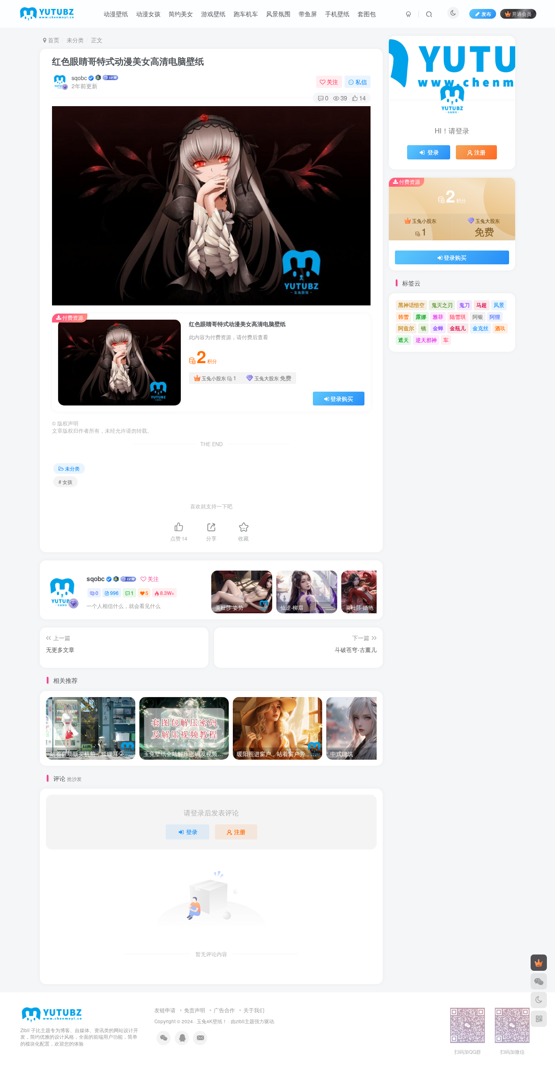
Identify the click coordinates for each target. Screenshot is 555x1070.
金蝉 (438, 328)
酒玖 (500, 328)
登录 (191, 832)
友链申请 (165, 1010)
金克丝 (480, 328)
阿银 (478, 316)
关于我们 (253, 1010)
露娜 (421, 316)
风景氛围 (278, 13)
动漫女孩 (148, 13)
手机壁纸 (337, 13)
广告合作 (224, 1010)
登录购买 (341, 398)
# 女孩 (65, 481)
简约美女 (181, 13)
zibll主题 (245, 1021)
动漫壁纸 (116, 13)
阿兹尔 (406, 328)
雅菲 (438, 316)
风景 (499, 305)
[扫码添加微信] (539, 981)
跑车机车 (246, 13)
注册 (239, 832)
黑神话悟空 (411, 305)
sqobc (79, 78)
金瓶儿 (458, 328)
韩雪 (403, 316)
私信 (361, 82)
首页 (52, 40)
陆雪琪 (458, 316)
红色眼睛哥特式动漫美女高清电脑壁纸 (128, 61)
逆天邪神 (426, 340)
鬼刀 (464, 305)
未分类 (75, 40)
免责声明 (194, 1010)
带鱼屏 (308, 13)
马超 (481, 305)
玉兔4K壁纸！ (212, 1021)
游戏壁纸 (213, 13)
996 (114, 592)
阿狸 (495, 316)
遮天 (403, 340)
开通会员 (521, 13)
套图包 (367, 13)
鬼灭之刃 (442, 305)
